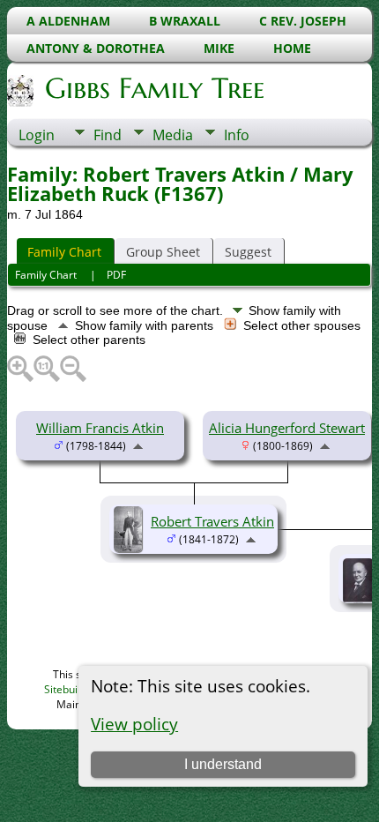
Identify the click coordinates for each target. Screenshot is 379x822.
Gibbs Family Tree (154, 88)
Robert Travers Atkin (212, 521)
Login (37, 135)
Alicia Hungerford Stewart (287, 428)
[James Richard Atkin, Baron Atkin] (361, 599)
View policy (134, 724)
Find (107, 135)
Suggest (248, 251)
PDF (116, 274)
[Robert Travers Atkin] (130, 547)
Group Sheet (163, 251)
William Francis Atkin (100, 428)
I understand (223, 764)
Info (236, 135)
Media (172, 135)
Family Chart (64, 251)
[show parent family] (138, 444)
